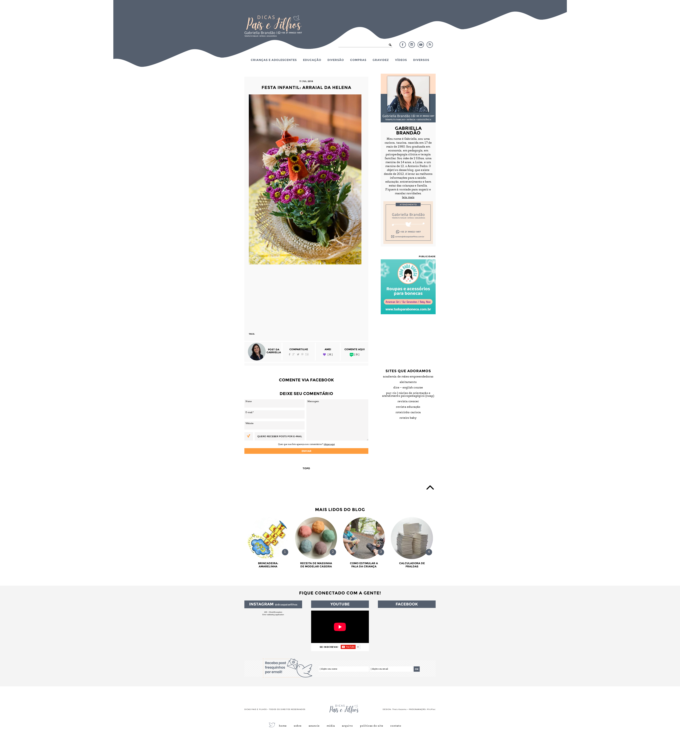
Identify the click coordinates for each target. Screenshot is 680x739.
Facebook (403, 44)
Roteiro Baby (408, 418)
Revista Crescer (408, 401)
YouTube (421, 44)
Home (283, 726)
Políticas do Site (371, 726)
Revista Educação (408, 407)
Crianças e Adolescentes (274, 59)
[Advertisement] (306, 297)
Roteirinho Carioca (408, 412)
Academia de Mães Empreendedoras (408, 376)
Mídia (331, 726)
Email (307, 354)
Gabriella (274, 352)
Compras (358, 59)
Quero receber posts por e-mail (279, 436)
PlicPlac (431, 709)
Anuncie (314, 726)
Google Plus (293, 354)
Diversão (335, 59)
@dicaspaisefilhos (286, 604)
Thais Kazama (399, 709)
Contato (395, 726)
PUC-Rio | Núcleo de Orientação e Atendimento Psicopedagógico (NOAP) (408, 394)
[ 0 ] (330, 354)
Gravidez (381, 59)
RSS (430, 44)
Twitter (298, 354)
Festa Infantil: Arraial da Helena (306, 87)
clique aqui (329, 444)
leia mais (408, 197)
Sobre (298, 726)
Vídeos (401, 59)
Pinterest (302, 354)
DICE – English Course (408, 387)
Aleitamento (408, 382)
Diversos (421, 59)
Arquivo (347, 726)
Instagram (412, 44)
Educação (312, 59)
